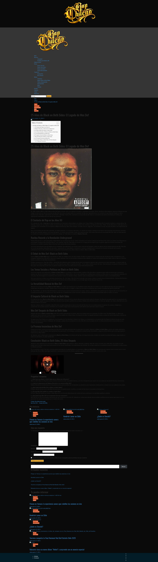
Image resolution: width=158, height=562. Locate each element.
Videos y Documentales (42, 82)
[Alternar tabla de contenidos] (57, 123)
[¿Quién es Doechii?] (103, 409)
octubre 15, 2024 (39, 118)
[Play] (47, 364)
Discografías (40, 74)
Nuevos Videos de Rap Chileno (43, 80)
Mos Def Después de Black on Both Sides (43, 136)
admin (32, 118)
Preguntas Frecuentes (41, 141)
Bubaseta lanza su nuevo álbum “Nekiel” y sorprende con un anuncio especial (51, 488)
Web (32, 455)
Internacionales (40, 83)
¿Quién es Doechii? (104, 416)
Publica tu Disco (37, 62)
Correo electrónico (36, 451)
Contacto (36, 90)
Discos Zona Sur (40, 65)
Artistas (36, 556)
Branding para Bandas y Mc (43, 60)
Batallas (36, 88)
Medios (35, 77)
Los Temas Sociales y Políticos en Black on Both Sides (46, 132)
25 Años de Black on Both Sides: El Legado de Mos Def (46, 125)
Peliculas (39, 87)
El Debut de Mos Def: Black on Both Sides (43, 130)
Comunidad (39, 59)
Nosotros (36, 57)
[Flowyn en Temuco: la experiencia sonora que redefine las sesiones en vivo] (45, 410)
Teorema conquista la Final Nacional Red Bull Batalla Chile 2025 (47, 484)
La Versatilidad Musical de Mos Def (42, 133)
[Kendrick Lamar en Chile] (73, 409)
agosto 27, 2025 (36, 541)
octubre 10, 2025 (70, 419)
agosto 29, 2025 (103, 419)
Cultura (35, 104)
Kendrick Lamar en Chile (72, 416)
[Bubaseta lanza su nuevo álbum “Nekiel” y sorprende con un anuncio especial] (32, 542)
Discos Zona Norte (41, 69)
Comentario (34, 445)
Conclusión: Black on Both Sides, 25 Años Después (45, 139)
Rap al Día (36, 111)
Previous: (38, 401)
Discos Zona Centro (41, 67)
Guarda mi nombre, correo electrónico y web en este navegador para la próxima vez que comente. (59, 458)
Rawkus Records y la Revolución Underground (44, 128)
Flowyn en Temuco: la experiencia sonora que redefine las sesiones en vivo (44, 420)
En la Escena (36, 106)
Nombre (33, 448)
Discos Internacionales (42, 70)
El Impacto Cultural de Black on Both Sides (44, 135)
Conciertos (39, 79)
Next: (39, 403)
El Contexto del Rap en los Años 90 (42, 127)
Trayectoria (36, 72)
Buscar (33, 463)
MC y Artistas (40, 75)
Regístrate (36, 93)
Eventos (34, 416)
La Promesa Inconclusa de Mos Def (42, 138)
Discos (35, 64)
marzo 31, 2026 (36, 424)
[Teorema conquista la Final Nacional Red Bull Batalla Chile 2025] (62, 531)
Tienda (35, 92)
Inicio (35, 55)
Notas (38, 85)
